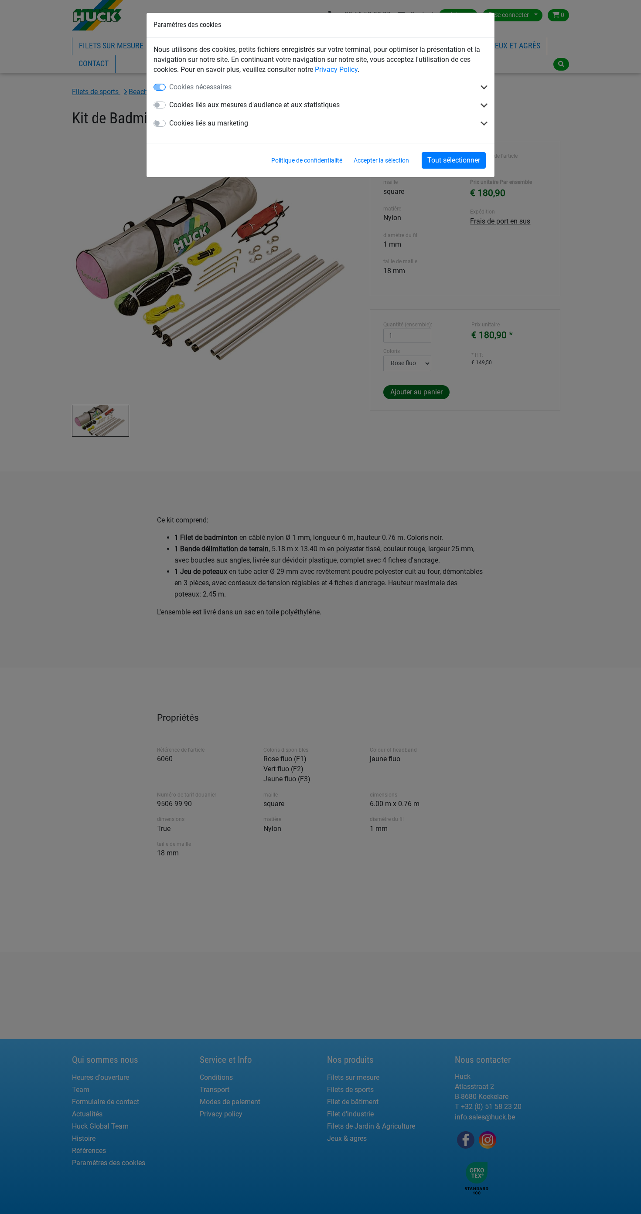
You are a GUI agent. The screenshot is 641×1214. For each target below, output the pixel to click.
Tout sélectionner (453, 160)
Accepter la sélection (381, 160)
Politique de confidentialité (306, 160)
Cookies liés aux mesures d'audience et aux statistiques (254, 105)
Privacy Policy (336, 69)
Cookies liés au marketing (208, 123)
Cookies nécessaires (200, 87)
